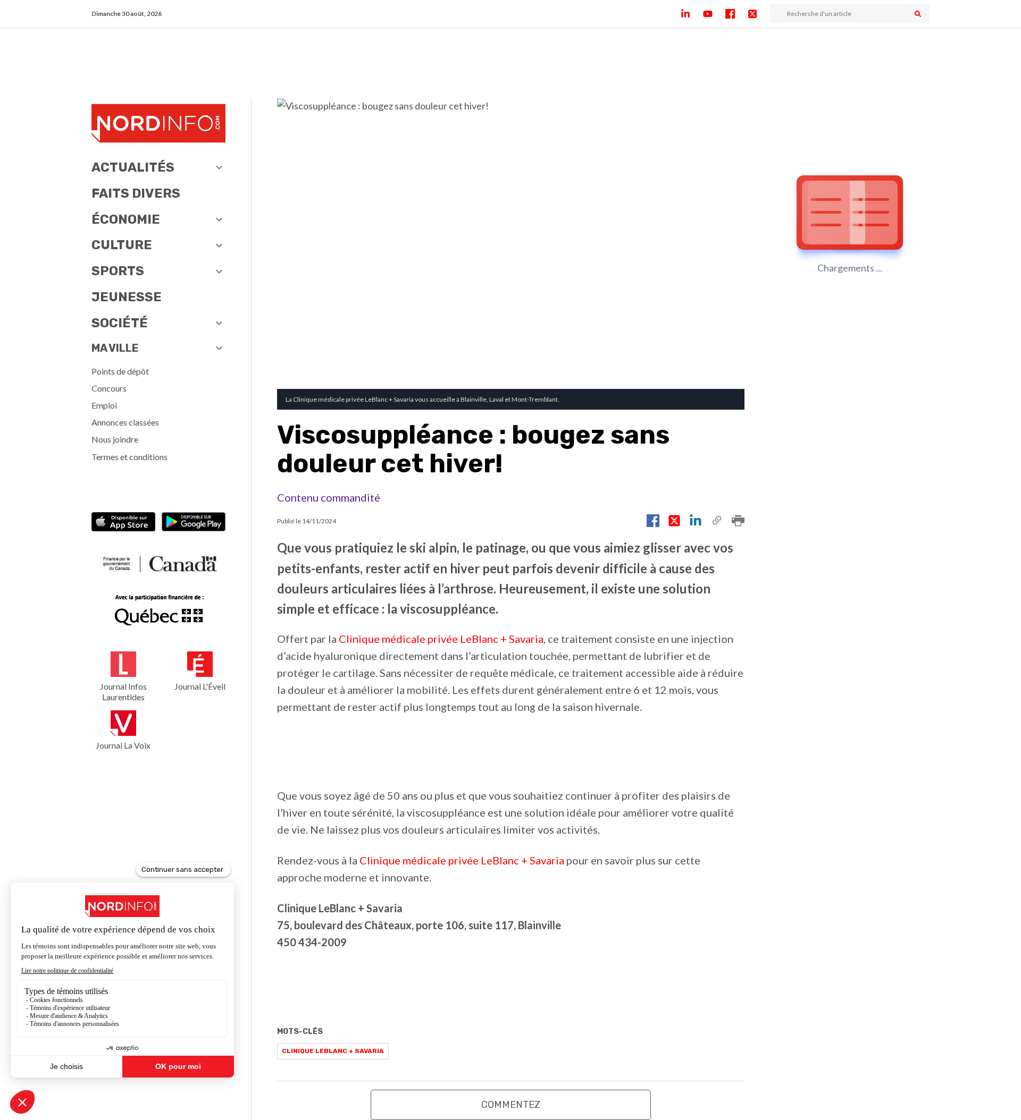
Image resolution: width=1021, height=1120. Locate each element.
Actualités (132, 167)
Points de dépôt (120, 371)
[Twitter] (759, 14)
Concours (109, 388)
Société (119, 323)
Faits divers (135, 193)
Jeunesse (126, 297)
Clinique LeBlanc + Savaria (333, 1051)
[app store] (123, 523)
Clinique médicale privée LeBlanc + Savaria (441, 638)
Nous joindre (114, 439)
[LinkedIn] (692, 14)
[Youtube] (714, 14)
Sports (117, 271)
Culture (121, 244)
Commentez (510, 1104)
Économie (125, 219)
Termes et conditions (129, 457)
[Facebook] (736, 14)
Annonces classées (125, 422)
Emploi (104, 405)
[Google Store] (193, 523)
